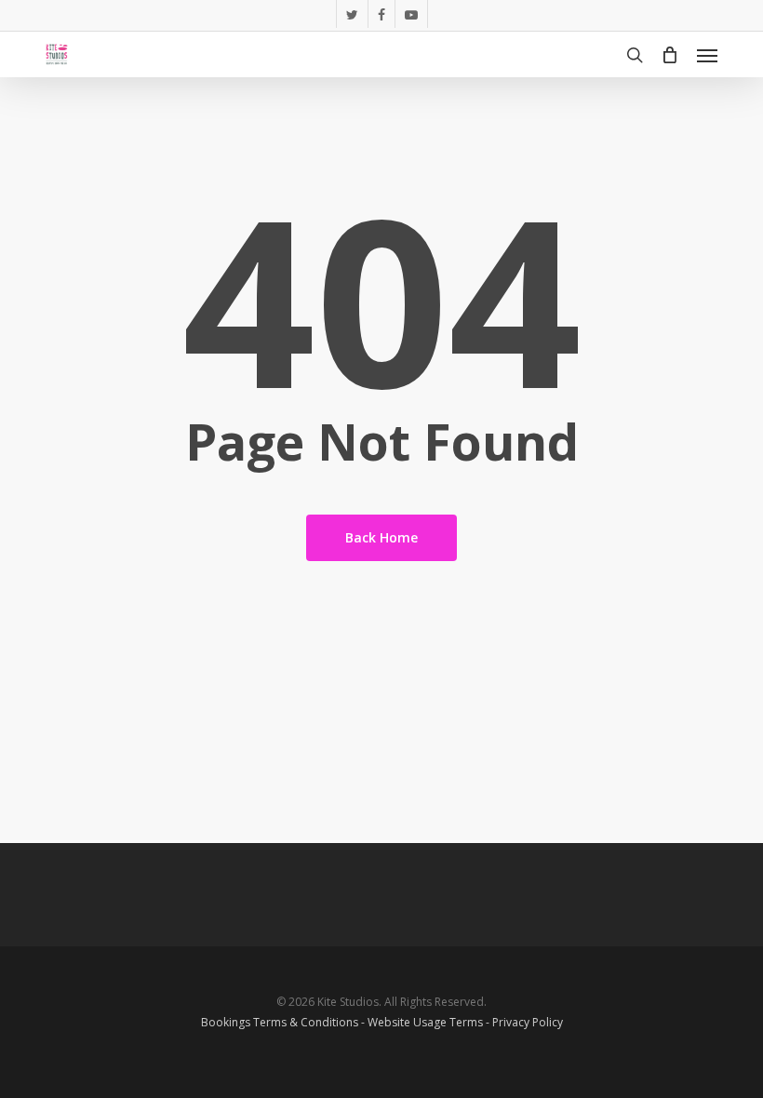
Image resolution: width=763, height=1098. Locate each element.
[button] (707, 55)
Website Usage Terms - (430, 1022)
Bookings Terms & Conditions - (284, 1022)
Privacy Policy (527, 1022)
